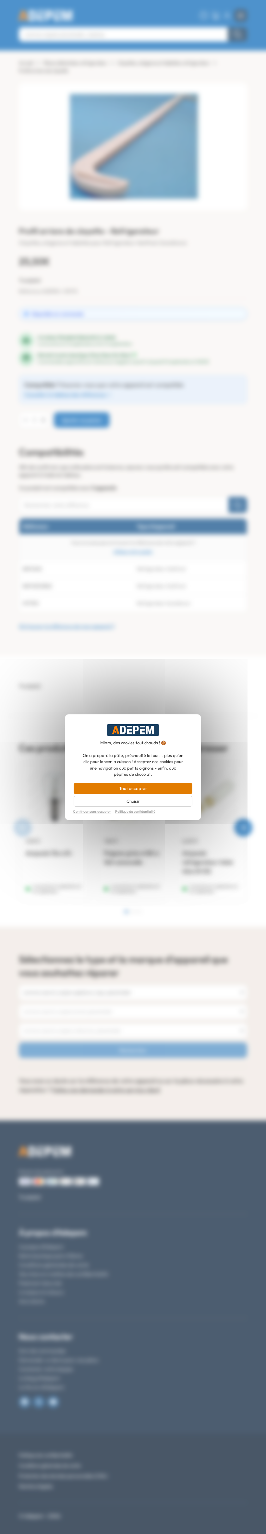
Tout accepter (133, 788)
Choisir (133, 801)
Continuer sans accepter (92, 811)
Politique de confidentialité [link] (135, 811)
